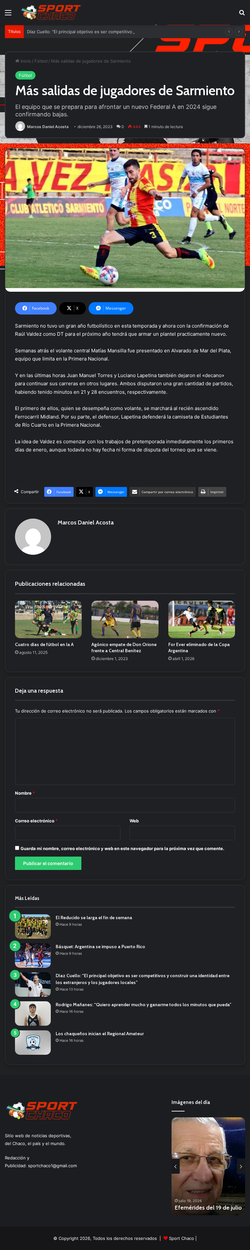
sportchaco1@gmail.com (52, 1165)
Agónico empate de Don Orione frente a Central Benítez (124, 647)
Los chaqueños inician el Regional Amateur (100, 1034)
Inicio (25, 61)
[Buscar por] (242, 14)
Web (134, 820)
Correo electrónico (36, 820)
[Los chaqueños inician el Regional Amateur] (33, 1042)
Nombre (25, 793)
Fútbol (41, 61)
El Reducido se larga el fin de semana (94, 917)
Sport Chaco (181, 1238)
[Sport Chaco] (51, 12)
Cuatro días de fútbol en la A (44, 644)
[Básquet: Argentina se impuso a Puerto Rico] (33, 955)
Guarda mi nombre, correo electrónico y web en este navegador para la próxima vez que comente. (122, 848)
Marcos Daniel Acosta (48, 126)
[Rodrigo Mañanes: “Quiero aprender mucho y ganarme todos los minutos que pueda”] (33, 1013)
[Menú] (8, 14)
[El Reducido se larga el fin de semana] (33, 926)
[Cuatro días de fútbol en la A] (48, 620)
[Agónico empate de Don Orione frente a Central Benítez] (124, 620)
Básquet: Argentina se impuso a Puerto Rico (100, 946)
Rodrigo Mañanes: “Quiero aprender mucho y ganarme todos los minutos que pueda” (143, 1004)
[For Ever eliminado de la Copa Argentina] (201, 620)
